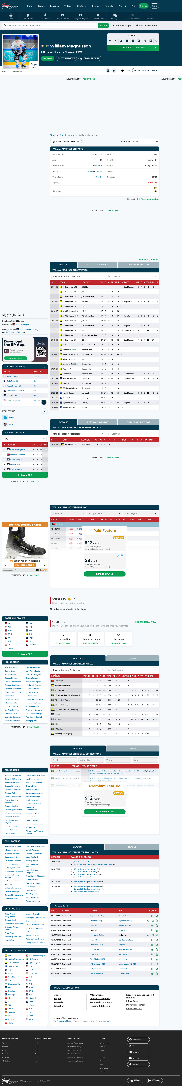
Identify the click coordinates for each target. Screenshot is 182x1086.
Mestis (10, 973)
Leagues (54, 6)
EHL (9, 980)
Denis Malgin (16, 459)
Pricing (122, 6)
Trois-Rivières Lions (33, 887)
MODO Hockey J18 (70, 311)
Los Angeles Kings (12, 710)
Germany (6, 1057)
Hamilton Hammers (13, 813)
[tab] (63, 265)
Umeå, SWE (97, 165)
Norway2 (85, 378)
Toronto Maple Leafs (34, 703)
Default (63, 264)
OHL (10, 645)
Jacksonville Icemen (13, 888)
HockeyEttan (13, 966)
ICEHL (10, 1023)
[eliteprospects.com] (10, 6)
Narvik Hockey (54, 52)
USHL (31, 623)
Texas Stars (30, 817)
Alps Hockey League (37, 955)
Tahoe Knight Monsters (35, 876)
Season (77, 847)
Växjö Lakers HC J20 (71, 354)
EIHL (34, 386)
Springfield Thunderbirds (31, 808)
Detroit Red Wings (12, 699)
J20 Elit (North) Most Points (85, 872)
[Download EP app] (25, 349)
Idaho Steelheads (12, 881)
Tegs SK (99, 177)
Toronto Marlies (32, 820)
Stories (95, 6)
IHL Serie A (33, 959)
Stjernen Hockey (69, 402)
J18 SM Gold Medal (81, 862)
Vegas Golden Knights (35, 713)
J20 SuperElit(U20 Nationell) (66, 709)
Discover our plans (133, 47)
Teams (41, 6)
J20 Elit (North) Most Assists (85, 869)
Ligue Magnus (35, 962)
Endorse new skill (145, 622)
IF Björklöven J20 (69, 330)
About (102, 1046)
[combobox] (55, 25)
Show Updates (66, 58)
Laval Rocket (10, 833)
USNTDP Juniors (32, 935)
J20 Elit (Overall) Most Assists (85, 874)
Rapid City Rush (32, 857)
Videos (67, 6)
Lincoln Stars (10, 940)
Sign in (154, 6)
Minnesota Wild (11, 713)
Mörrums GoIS (69, 364)
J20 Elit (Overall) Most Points (85, 877)
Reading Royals (32, 860)
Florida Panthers (11, 706)
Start (52, 135)
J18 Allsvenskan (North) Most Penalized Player (92, 864)
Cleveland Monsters (13, 796)
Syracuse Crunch (33, 813)
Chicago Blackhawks (13, 685)
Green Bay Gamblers (13, 936)
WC (9, 1016)
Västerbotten (70, 444)
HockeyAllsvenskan (16, 959)
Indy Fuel (8, 884)
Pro (133, 6)
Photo (102, 1057)
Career (102, 1071)
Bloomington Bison (12, 857)
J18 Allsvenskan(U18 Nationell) (67, 695)
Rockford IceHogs (33, 796)
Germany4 (86, 388)
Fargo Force (9, 933)
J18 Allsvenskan (88, 296)
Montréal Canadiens (13, 717)
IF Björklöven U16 (70, 287)
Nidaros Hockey (69, 378)
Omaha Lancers (32, 921)
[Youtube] (18, 315)
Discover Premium (104, 811)
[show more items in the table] (43, 402)
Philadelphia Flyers (33, 681)
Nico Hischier (16, 469)
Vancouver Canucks (34, 710)
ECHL (10, 630)
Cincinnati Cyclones (13, 860)
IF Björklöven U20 (97, 964)
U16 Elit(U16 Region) (63, 734)
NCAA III (32, 998)
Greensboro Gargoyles (14, 871)
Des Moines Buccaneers (14, 923)
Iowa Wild (9, 830)
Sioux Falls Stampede (34, 928)
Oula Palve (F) (12, 381)
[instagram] (108, 70)
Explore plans (104, 574)
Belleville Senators (12, 782)
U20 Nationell (13, 962)
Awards (109, 6)
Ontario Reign (31, 786)
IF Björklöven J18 (69, 292)
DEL (9, 1005)
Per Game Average (97, 264)
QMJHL (11, 648)
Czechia (36, 376)
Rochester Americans (34, 793)
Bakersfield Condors (13, 779)
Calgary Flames (11, 678)
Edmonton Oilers (11, 703)
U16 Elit (85, 287)
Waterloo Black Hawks (35, 939)
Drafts (80, 6)
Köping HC (67, 369)
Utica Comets (31, 827)
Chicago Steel (10, 920)
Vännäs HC (67, 349)
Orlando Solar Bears (34, 853)
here (108, 1021)
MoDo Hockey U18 (97, 973)
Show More (25, 475)
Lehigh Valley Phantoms (35, 775)
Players (77, 748)
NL (30, 641)
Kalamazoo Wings (12, 891)
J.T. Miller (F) (12, 395)
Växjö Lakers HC (69, 359)
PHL (30, 977)
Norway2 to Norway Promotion (86, 891)
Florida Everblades (12, 864)
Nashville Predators (12, 720)
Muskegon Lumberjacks (35, 917)
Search (103, 25)
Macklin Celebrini (17, 454)
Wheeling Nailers (32, 894)
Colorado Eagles (11, 806)
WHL (10, 641)
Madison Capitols (33, 914)
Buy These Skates (23, 564)
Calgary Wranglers (12, 786)
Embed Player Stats (148, 259)
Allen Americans (11, 850)
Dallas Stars (9, 696)
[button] (150, 16)
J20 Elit (84, 330)
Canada (5, 1046)
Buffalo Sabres (10, 674)
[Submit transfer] (156, 40)
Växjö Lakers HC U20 (98, 959)
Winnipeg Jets (31, 720)
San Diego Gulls (32, 800)
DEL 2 (10, 1009)
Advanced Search (148, 25)
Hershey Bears (11, 826)
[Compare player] (145, 40)
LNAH (31, 1001)
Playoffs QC (128, 301)
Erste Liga (33, 973)
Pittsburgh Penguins (34, 685)
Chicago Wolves (11, 793)
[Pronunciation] (110, 40)
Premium (152, 182)
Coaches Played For (138, 264)
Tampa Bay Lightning (34, 699)
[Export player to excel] (133, 40)
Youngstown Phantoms (35, 942)
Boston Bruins (10, 671)
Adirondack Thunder (13, 846)
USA (4, 1050)
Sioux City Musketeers (35, 924)
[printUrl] (113, 70)
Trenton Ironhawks (34, 883)
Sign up (143, 6)
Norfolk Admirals (32, 850)
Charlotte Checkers (13, 789)
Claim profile (92, 58)
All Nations (6, 1061)
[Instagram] (14, 315)
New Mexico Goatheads (35, 846)
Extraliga (32, 645)
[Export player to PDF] (139, 40)
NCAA (10, 637)
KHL (30, 630)
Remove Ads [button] (89, 79)
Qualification (129, 287)
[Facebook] (4, 315)
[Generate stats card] (127, 40)
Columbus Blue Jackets (14, 692)
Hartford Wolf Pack (12, 817)
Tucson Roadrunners (34, 824)
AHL (9, 627)
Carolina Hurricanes (13, 681)
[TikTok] (23, 315)
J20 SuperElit (87, 354)
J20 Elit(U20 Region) (63, 705)
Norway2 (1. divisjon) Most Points (87, 889)
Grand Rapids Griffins (13, 809)
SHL (34, 381)
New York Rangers (33, 674)
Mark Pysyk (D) (13, 376)
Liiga (31, 637)
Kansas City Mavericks (14, 895)
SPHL (10, 634)
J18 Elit (84, 292)
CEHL (31, 970)
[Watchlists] (115, 40)
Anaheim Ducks (11, 667)
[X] (9, 315)
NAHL (31, 627)
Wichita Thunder (32, 897)
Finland (5, 1054)
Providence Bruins (33, 789)
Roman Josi (15, 464)
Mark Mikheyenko (24, 324)
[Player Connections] (121, 40)
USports (32, 1005)
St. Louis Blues (32, 696)
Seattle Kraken (32, 692)
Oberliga (11, 1012)
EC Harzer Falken (70, 388)
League (132, 847)
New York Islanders (33, 671)
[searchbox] (55, 25)
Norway (69, 52)
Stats (29, 6)
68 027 (127, 70)
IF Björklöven (68, 335)
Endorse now (63, 643)
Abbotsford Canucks (13, 775)
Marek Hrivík (25, 329)
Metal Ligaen (13, 977)
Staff (133, 748)
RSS (101, 1064)
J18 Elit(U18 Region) (63, 700)
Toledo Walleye (32, 879)
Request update (150, 199)
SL (9, 1001)
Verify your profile (61, 1021)
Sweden (98, 171)
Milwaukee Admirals (34, 782)
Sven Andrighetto (17, 449)
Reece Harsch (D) (14, 386)
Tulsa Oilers (30, 890)
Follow (47, 58)
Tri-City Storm (31, 932)
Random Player (123, 25)
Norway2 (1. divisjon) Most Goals (87, 881)
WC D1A (11, 1019)
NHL (34, 390)
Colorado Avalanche (13, 688)
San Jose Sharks (32, 688)
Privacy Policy (105, 1054)
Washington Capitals (34, 717)
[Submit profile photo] (150, 40)
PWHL (31, 1019)
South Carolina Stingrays (32, 871)
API (101, 1061)
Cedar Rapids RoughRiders (10, 915)
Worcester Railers (33, 901)
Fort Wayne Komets (13, 868)
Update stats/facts (68, 141)
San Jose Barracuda (34, 803)
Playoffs (127, 316)
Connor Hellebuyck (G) (16, 390)
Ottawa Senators (33, 678)
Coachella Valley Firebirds (11, 801)
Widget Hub (104, 1043)
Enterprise (104, 1068)
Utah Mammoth (32, 706)
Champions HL (14, 984)
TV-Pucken (85, 444)
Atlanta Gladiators (12, 853)
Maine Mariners (11, 898)
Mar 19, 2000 (96, 154)
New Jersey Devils (33, 667)
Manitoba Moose (32, 779)
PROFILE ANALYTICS (147, 70)
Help (102, 1050)
